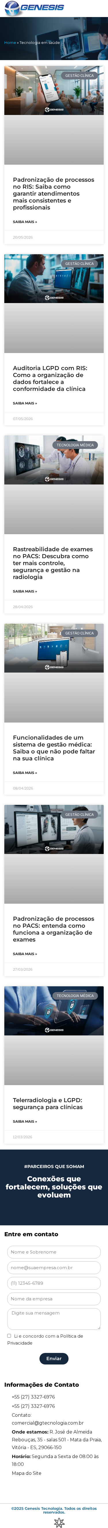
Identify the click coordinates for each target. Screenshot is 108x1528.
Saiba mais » (25, 222)
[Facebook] (62, 1490)
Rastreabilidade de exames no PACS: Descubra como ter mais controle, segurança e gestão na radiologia (53, 563)
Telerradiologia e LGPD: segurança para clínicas (48, 1104)
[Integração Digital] (59, 1523)
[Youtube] (78, 1490)
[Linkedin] (30, 1490)
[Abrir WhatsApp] (90, 1513)
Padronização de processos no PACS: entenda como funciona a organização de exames (53, 929)
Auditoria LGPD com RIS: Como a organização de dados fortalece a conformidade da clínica (50, 378)
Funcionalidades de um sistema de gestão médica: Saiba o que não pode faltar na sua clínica (54, 748)
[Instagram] (46, 1490)
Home (10, 42)
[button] (96, 9)
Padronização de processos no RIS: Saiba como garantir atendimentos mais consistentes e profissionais (53, 193)
